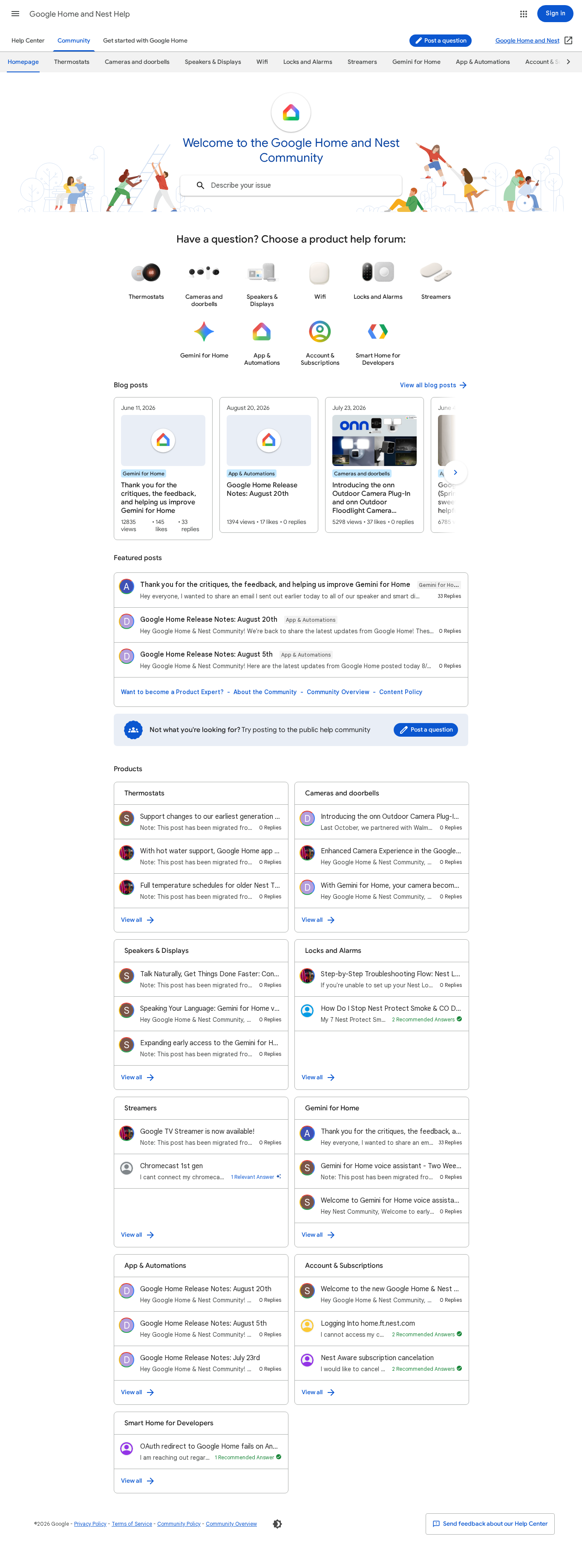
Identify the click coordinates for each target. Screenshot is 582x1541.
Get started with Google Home (145, 40)
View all (131, 919)
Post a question (445, 40)
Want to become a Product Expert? (172, 692)
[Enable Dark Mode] (277, 1524)
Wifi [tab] (262, 62)
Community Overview (338, 692)
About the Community (265, 692)
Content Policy (401, 692)
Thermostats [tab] (71, 62)
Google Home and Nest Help (79, 14)
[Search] (200, 185)
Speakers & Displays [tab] (213, 62)
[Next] (564, 62)
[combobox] (291, 185)
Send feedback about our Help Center (495, 1523)
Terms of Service (132, 1524)
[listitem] (163, 468)
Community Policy (179, 1524)
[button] (15, 13)
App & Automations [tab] (483, 62)
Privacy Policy (90, 1524)
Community (74, 40)
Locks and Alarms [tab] (307, 62)
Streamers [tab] (362, 62)
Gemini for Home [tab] (416, 62)
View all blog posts (428, 385)
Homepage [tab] (23, 62)
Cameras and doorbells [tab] (137, 62)
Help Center (28, 40)
